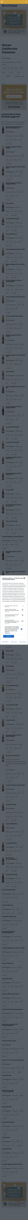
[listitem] (14, 606)
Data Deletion (5, 641)
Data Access (14, 641)
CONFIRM (8, 636)
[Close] (24, 578)
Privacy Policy (22, 641)
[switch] (22, 610)
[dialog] (14, 610)
